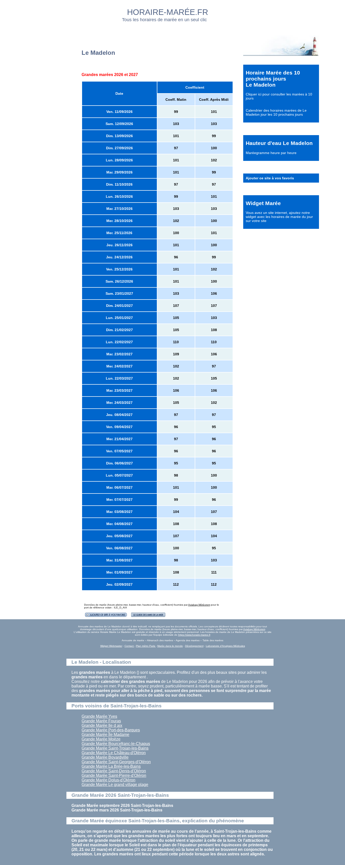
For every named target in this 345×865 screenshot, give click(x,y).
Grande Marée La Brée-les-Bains (111, 766)
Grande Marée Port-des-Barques (111, 730)
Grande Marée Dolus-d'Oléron (108, 780)
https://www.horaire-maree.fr (194, 634)
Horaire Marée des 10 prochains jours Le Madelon (273, 79)
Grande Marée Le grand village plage (115, 784)
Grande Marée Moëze (101, 739)
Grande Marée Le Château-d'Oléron (114, 753)
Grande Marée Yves (99, 716)
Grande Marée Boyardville (105, 757)
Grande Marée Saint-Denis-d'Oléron (114, 771)
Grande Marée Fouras (101, 721)
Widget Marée (263, 203)
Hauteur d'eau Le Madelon (279, 143)
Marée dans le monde (170, 646)
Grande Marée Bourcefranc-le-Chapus (116, 744)
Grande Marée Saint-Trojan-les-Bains (115, 748)
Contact (129, 646)
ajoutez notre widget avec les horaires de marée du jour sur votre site (279, 217)
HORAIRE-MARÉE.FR (167, 12)
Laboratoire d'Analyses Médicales (225, 646)
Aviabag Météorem (199, 604)
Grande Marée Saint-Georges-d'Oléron (116, 762)
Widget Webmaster (111, 646)
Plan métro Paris (146, 646)
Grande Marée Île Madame (105, 734)
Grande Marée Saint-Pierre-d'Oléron (114, 775)
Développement (194, 646)
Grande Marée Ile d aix (102, 725)
